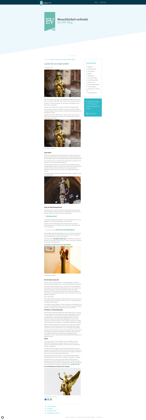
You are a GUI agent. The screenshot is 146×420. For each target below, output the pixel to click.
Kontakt (67, 417)
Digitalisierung (91, 75)
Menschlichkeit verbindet (69, 59)
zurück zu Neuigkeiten (73, 55)
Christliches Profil (59, 59)
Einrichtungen (103, 2)
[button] (2, 417)
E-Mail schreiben (92, 113)
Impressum (79, 417)
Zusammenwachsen (92, 92)
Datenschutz (73, 417)
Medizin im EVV (91, 82)
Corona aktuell (91, 71)
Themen (96, 2)
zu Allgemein (50, 408)
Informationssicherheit (93, 80)
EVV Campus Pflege (92, 78)
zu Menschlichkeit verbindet (53, 413)
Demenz (90, 73)
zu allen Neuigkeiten (51, 406)
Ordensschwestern (92, 86)
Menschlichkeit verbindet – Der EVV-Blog (93, 417)
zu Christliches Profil (51, 411)
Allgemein (52, 59)
